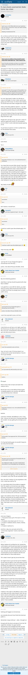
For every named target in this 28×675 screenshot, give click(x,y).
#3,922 (25, 53)
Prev (8, 634)
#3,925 (25, 154)
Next (20, 634)
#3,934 (25, 364)
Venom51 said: (5, 243)
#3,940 (25, 609)
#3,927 (25, 216)
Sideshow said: (5, 23)
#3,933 (25, 341)
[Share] (23, 21)
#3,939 (25, 541)
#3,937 (25, 453)
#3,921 (25, 20)
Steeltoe (4, 11)
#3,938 (25, 513)
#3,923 (25, 84)
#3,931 (25, 301)
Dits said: (4, 197)
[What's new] (23, 1)
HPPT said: (4, 374)
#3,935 (25, 402)
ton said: (4, 344)
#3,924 (25, 139)
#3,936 (25, 431)
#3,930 (25, 276)
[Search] (26, 1)
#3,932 (25, 324)
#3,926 (25, 194)
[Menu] (2, 1)
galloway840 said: (6, 367)
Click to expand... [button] (14, 469)
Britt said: (4, 304)
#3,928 (25, 239)
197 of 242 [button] (14, 634)
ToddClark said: (5, 87)
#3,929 (25, 259)
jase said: (4, 157)
